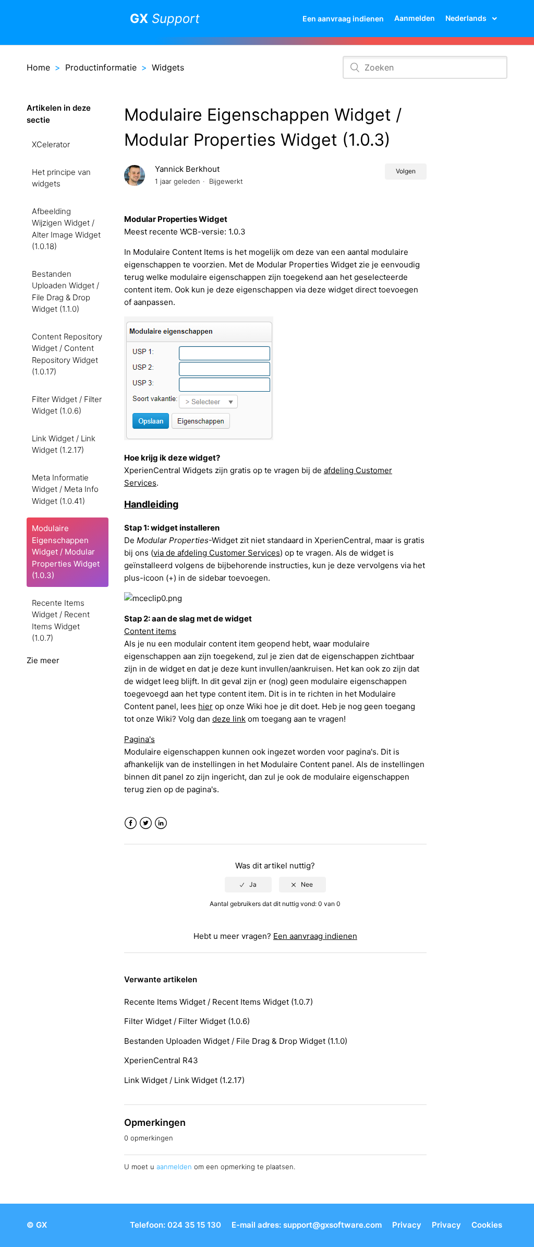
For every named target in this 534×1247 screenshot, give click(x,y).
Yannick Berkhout (187, 169)
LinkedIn (160, 823)
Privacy (406, 1225)
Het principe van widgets (61, 178)
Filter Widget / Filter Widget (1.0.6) (67, 405)
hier (205, 706)
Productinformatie (101, 67)
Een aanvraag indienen (343, 18)
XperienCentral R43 (161, 1060)
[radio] (248, 884)
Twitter (145, 823)
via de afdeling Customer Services (216, 553)
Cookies (486, 1225)
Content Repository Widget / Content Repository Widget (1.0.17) (67, 354)
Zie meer (43, 660)
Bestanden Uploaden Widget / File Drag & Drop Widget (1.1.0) (65, 291)
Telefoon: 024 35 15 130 (175, 1225)
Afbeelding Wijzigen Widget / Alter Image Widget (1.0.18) (66, 229)
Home (38, 67)
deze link (229, 719)
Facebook (130, 823)
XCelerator (51, 144)
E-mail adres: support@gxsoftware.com (307, 1225)
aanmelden (174, 1166)
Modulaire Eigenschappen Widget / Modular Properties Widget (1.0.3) (66, 551)
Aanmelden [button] (414, 18)
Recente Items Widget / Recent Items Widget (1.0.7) (61, 620)
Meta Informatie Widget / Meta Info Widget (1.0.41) (65, 489)
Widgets (168, 67)
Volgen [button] (406, 171)
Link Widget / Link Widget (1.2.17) (63, 444)
